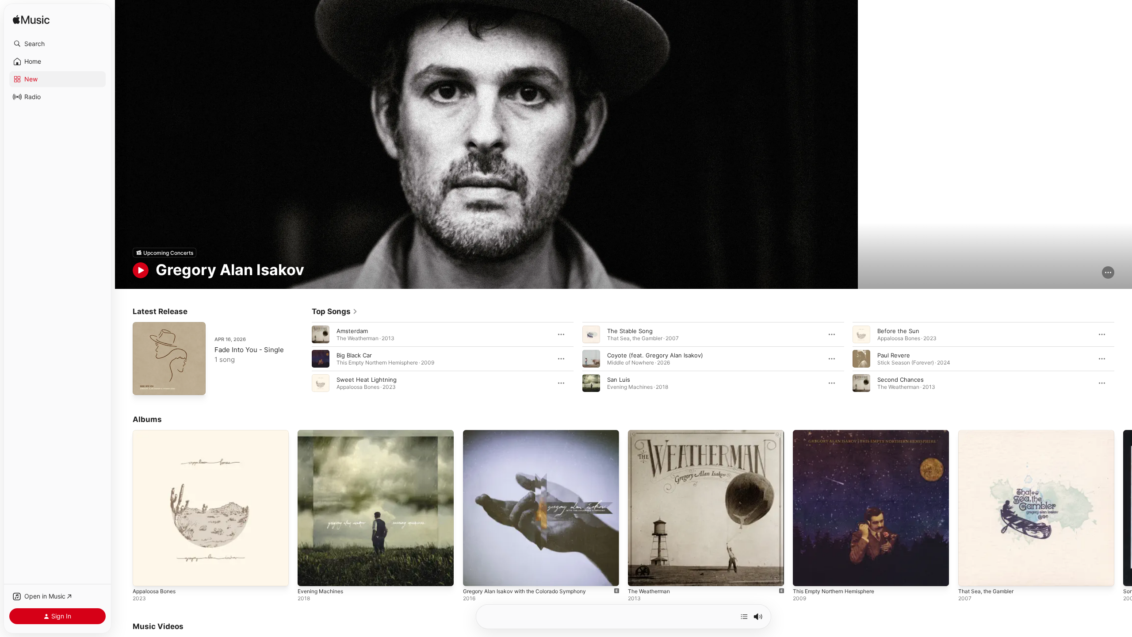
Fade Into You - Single (249, 349)
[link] (335, 311)
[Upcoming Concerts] (164, 252)
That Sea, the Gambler (989, 433)
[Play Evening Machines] (308, 575)
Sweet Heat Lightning (367, 379)
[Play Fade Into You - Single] (143, 384)
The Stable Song (630, 330)
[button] (57, 43)
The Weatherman (651, 433)
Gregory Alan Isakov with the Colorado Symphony (531, 433)
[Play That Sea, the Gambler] (969, 575)
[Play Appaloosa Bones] (143, 575)
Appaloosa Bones (156, 433)
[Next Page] (1123, 358)
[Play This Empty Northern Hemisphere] (804, 575)
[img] (31, 20)
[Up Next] (744, 616)
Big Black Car (354, 355)
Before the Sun (898, 330)
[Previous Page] (303, 358)
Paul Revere (893, 355)
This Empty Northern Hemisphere (839, 433)
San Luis (618, 379)
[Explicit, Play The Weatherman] (639, 575)
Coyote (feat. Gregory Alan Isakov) (655, 355)
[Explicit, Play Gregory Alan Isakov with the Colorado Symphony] (474, 575)
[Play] (141, 270)
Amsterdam (352, 330)
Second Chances (900, 379)
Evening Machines (323, 433)
